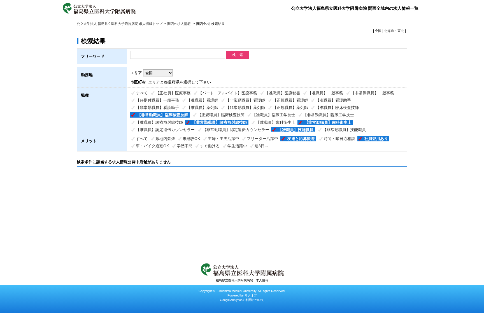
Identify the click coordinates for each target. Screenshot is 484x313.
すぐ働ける (210, 146)
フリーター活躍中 (262, 138)
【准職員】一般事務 (325, 93)
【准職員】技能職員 (295, 129)
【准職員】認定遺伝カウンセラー (165, 129)
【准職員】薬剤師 (202, 107)
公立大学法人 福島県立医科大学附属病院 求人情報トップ (119, 24)
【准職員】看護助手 (333, 100)
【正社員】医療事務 (173, 93)
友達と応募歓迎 (301, 138)
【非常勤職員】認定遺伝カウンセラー (236, 129)
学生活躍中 (237, 146)
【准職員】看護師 (202, 100)
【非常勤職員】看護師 (245, 100)
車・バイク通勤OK (152, 146)
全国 (378, 31)
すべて (142, 93)
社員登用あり (376, 138)
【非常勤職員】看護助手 (157, 107)
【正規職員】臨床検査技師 (221, 115)
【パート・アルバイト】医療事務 (227, 93)
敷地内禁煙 (165, 138)
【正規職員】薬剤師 (290, 107)
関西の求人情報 (179, 24)
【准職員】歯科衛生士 (275, 122)
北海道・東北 (394, 31)
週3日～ (262, 146)
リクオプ (251, 295)
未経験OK (191, 138)
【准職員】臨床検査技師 (337, 107)
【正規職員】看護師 (290, 100)
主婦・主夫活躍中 (223, 138)
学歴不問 (184, 146)
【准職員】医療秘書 (282, 93)
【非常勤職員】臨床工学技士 (328, 115)
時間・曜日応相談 (339, 138)
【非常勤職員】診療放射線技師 (219, 122)
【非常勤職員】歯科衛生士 (328, 122)
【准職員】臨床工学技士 (273, 115)
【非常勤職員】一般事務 (372, 93)
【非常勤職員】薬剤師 (245, 107)
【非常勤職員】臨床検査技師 (162, 115)
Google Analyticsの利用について (242, 300)
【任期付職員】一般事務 (157, 100)
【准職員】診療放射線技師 (159, 122)
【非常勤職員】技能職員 (344, 129)
